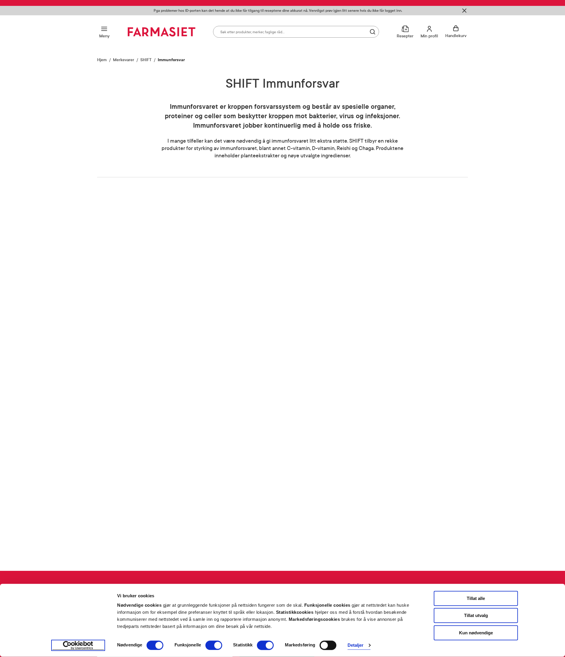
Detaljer (356, 645)
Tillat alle (476, 598)
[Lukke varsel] (464, 10)
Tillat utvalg (476, 615)
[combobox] (296, 32)
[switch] (213, 645)
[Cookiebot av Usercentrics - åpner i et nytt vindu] (78, 645)
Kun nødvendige (476, 632)
